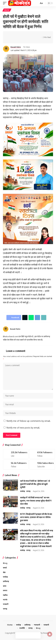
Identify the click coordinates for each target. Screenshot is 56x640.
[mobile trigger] (5, 3)
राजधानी (5, 604)
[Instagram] (52, 329)
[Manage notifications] (49, 634)
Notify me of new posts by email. (23, 427)
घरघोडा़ (22, 491)
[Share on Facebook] (10, 34)
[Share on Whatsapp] (19, 34)
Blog (6, 10)
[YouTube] (48, 329)
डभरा (4, 586)
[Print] (33, 34)
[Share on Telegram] (24, 34)
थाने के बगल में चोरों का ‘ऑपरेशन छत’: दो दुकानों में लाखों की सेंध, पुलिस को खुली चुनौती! (35, 484)
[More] (10, 39)
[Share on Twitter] (14, 34)
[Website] (41, 329)
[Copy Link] (28, 34)
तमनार (5, 590)
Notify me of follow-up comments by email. (29, 420)
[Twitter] (42, 454)
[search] (36, 3)
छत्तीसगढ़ (6, 581)
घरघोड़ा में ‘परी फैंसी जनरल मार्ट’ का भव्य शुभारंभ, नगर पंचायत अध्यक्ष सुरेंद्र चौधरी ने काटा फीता (35, 500)
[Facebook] (44, 329)
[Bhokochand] (19, 3)
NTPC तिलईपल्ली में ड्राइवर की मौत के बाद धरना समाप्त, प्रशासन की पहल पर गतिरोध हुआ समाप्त (36, 517)
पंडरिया (5, 595)
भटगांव (5, 599)
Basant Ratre (16, 47)
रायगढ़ (28, 491)
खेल (4, 572)
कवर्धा (5, 568)
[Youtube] (42, 465)
